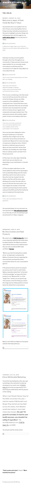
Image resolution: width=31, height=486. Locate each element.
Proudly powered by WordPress (11, 482)
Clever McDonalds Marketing (14, 377)
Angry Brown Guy (15, 2)
